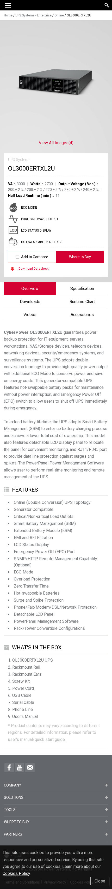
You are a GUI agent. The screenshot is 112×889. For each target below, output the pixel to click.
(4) (56, 142)
